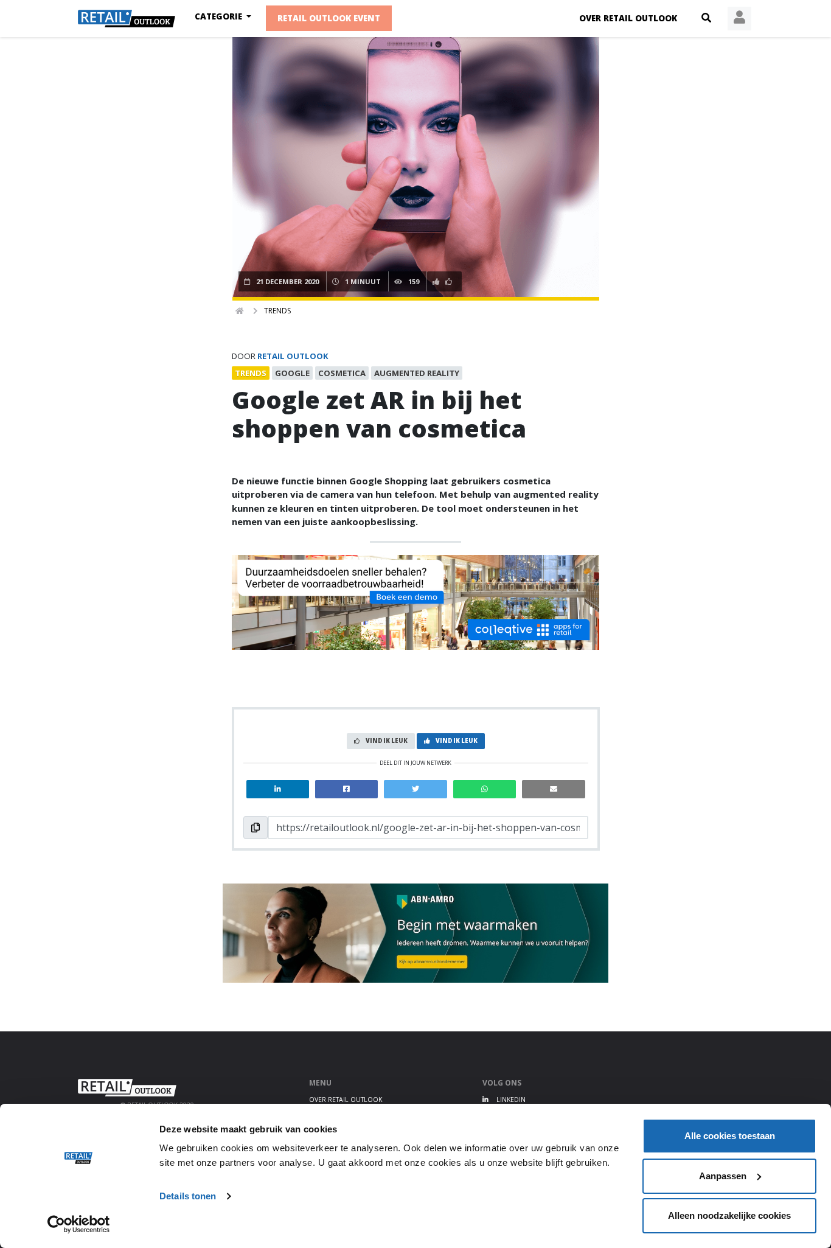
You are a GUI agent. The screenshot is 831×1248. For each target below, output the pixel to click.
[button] (706, 18)
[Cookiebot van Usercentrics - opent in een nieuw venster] (79, 1224)
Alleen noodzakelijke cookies (729, 1215)
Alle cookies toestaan (729, 1136)
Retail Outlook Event (328, 18)
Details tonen (187, 1196)
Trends (277, 310)
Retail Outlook (293, 355)
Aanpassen (722, 1176)
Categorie (220, 16)
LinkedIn (510, 1099)
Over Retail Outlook (628, 18)
